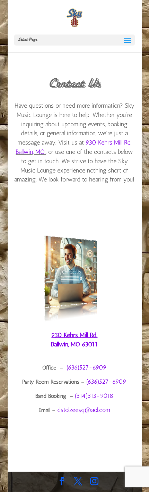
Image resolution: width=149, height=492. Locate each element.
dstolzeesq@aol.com (83, 410)
